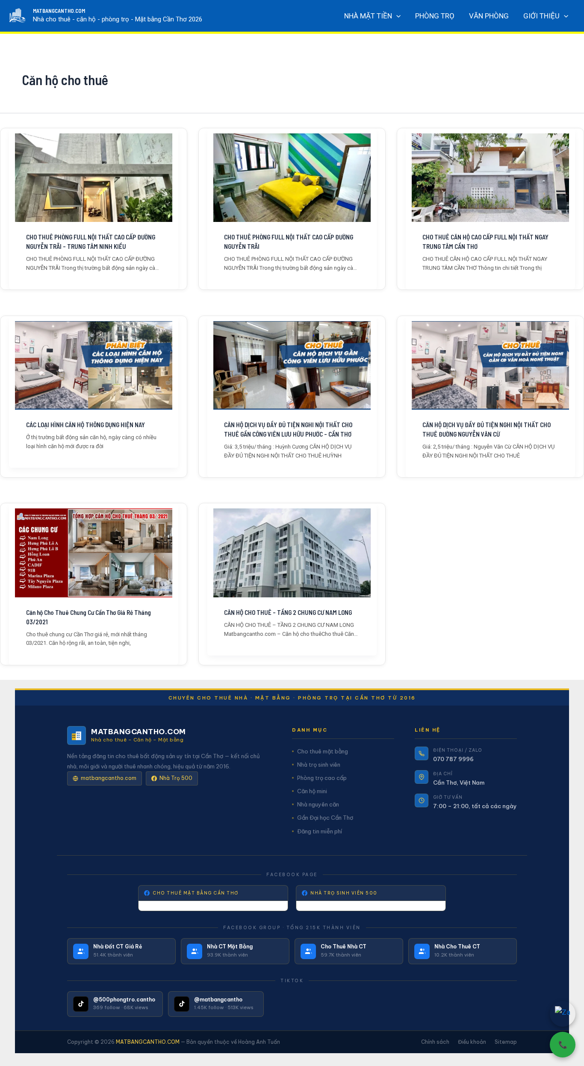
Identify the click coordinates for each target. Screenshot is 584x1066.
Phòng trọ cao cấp (322, 777)
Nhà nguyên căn (318, 804)
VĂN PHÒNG (489, 16)
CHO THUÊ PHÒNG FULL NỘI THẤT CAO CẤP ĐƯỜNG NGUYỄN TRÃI (288, 241)
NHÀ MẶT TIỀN (368, 16)
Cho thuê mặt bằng (322, 751)
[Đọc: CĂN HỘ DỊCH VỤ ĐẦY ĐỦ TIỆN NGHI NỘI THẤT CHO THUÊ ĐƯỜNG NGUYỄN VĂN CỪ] (490, 365)
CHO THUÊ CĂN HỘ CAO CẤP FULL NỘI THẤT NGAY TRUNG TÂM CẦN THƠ (485, 241)
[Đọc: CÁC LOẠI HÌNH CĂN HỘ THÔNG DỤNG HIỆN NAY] (93, 365)
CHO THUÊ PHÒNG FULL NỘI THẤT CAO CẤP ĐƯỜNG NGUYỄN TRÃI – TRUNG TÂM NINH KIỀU (90, 241)
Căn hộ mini (312, 791)
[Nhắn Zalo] (562, 1014)
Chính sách (435, 1042)
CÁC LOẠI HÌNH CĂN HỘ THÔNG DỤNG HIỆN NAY (85, 424)
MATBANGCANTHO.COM (59, 10)
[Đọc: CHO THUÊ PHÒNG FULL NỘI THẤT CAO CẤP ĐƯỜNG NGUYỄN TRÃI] (292, 177)
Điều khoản (472, 1042)
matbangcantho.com (108, 778)
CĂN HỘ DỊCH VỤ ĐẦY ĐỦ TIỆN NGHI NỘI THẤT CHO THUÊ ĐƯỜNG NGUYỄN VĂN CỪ (486, 429)
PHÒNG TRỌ (434, 16)
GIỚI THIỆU (541, 16)
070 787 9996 (453, 759)
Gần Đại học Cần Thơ (325, 817)
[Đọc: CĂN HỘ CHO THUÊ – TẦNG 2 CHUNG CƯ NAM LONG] (292, 552)
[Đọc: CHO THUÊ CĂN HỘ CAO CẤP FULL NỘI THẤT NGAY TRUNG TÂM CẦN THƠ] (490, 177)
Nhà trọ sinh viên (318, 764)
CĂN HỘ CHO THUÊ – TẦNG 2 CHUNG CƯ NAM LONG (288, 612)
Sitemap (506, 1042)
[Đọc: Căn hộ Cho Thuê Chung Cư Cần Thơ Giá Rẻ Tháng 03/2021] (93, 552)
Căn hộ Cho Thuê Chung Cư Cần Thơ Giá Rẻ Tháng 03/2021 (88, 617)
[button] (396, 16)
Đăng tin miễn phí (319, 831)
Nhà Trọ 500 (175, 778)
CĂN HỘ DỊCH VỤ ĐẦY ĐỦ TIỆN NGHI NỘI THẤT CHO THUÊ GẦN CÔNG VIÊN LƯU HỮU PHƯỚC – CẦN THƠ (288, 429)
